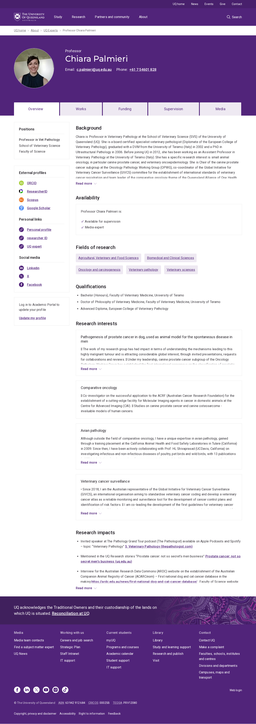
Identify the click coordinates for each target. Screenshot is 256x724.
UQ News (20, 654)
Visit (156, 660)
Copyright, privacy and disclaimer (35, 713)
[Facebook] (17, 690)
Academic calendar (119, 654)
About (143, 17)
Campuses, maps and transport (214, 674)
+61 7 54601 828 (142, 69)
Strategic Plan (70, 647)
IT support (67, 660)
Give (222, 4)
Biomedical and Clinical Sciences (170, 258)
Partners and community (112, 17)
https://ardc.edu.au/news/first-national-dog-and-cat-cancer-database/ (144, 582)
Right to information (92, 713)
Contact (237, 4)
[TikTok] (65, 690)
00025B (105, 702)
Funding (125, 109)
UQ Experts (51, 30)
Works (81, 109)
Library (158, 640)
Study (58, 17)
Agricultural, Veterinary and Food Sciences (108, 258)
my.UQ (110, 640)
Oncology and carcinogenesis (99, 270)
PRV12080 (130, 702)
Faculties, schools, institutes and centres (219, 656)
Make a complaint (211, 647)
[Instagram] (55, 690)
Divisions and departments (218, 666)
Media (220, 109)
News (194, 4)
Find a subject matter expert (34, 647)
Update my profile (32, 318)
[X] (36, 690)
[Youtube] (46, 690)
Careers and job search (76, 640)
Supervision (173, 109)
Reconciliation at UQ (70, 613)
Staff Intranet (69, 654)
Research (78, 17)
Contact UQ (207, 640)
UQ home (179, 4)
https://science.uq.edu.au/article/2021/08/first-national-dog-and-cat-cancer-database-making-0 (153, 587)
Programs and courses (122, 647)
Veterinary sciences (181, 270)
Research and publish (168, 654)
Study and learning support (172, 647)
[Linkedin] (27, 690)
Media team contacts (29, 640)
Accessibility (68, 713)
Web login (236, 690)
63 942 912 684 (75, 702)
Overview (35, 109)
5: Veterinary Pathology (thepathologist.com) (159, 546)
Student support (117, 660)
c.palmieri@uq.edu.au (94, 69)
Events (209, 4)
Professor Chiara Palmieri (79, 30)
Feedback (114, 713)
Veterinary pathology (143, 270)
